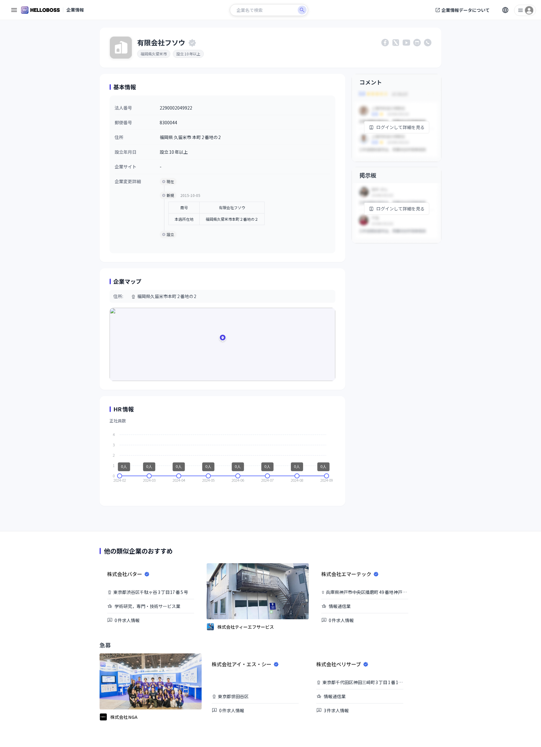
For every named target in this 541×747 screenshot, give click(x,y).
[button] (222, 338)
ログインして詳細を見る (400, 127)
